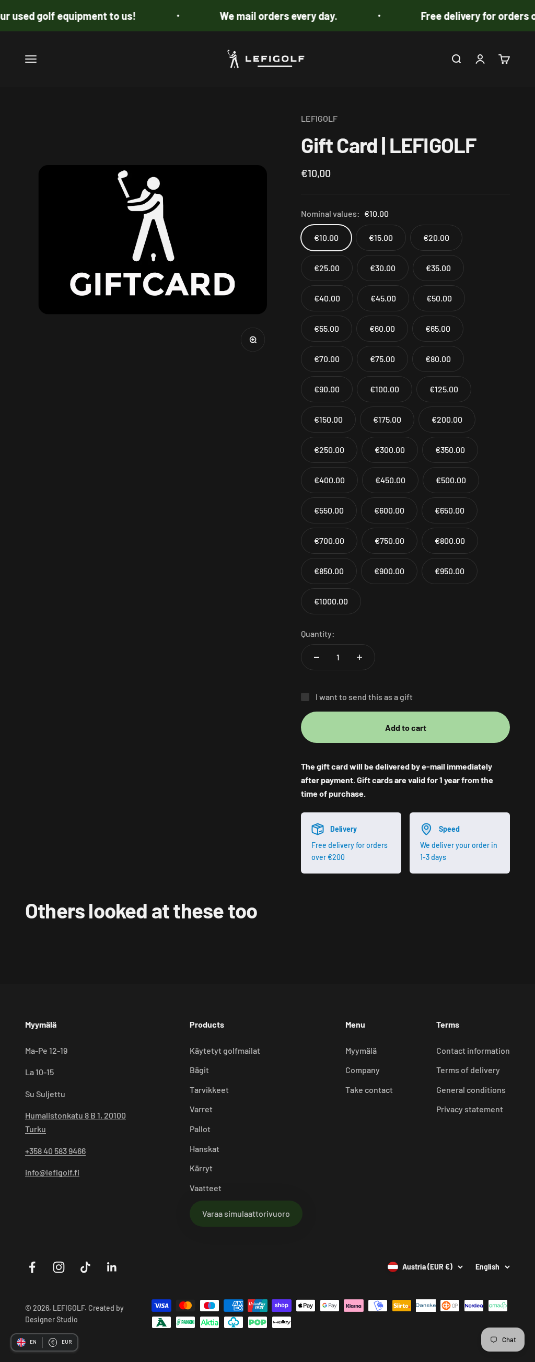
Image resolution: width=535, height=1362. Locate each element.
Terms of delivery (468, 1070)
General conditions (471, 1090)
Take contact (369, 1090)
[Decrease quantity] (316, 657)
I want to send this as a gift (364, 697)
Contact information (473, 1050)
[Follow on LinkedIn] (112, 1267)
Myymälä (361, 1050)
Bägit (199, 1070)
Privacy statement (469, 1109)
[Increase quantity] (359, 657)
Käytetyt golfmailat (225, 1050)
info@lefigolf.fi (52, 1172)
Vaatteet (206, 1188)
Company (362, 1070)
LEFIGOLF (319, 118)
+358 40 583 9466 (55, 1151)
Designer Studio (51, 1319)
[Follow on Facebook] (32, 1267)
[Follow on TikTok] (85, 1267)
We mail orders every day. (264, 15)
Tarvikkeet (209, 1090)
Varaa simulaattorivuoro (246, 1213)
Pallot (200, 1129)
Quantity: (318, 633)
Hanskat (204, 1149)
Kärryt (201, 1168)
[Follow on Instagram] (59, 1267)
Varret (201, 1109)
